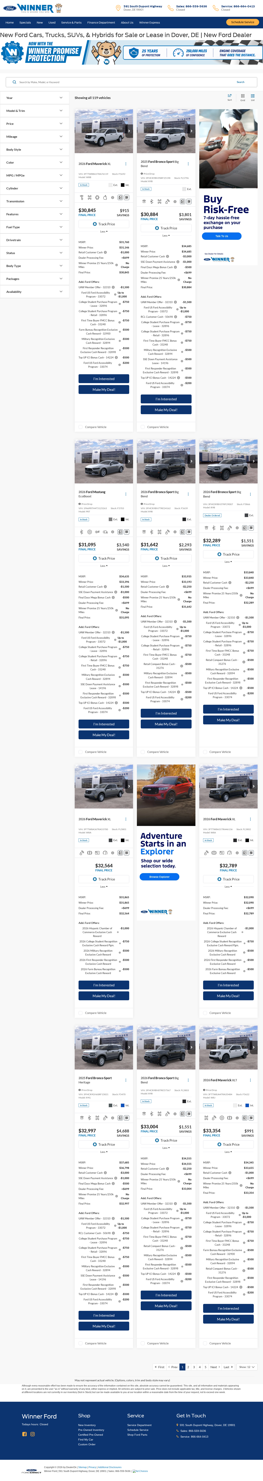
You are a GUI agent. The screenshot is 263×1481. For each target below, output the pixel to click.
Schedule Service (242, 22)
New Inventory (87, 1425)
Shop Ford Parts (137, 1434)
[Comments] (120, 197)
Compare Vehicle (95, 427)
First (160, 1367)
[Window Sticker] (126, 197)
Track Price (106, 224)
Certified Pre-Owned (90, 1434)
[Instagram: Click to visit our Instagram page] (32, 1434)
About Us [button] (127, 22)
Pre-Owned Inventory (91, 1429)
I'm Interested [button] (104, 379)
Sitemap (82, 1467)
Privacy (92, 1467)
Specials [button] (25, 22)
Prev (174, 1367)
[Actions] (125, 164)
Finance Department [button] (101, 22)
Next (214, 1367)
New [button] (40, 22)
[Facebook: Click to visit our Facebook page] (24, 1434)
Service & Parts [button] (71, 22)
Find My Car (85, 1439)
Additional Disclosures (109, 1467)
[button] (129, 131)
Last (227, 1367)
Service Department (139, 1425)
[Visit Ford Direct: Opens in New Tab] (141, 1471)
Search (240, 82)
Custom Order (86, 1444)
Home (10, 22)
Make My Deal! (104, 389)
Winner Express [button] (149, 22)
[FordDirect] (31, 1471)
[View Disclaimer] (113, 197)
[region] (104, 304)
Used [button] (52, 22)
